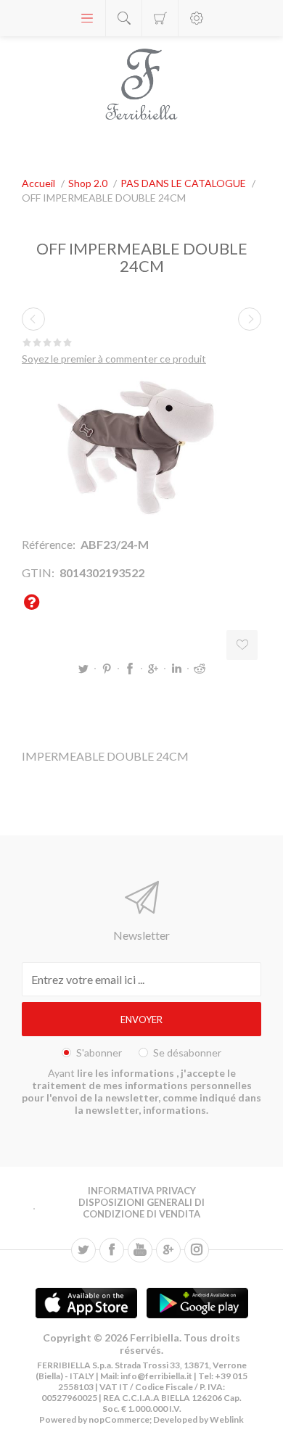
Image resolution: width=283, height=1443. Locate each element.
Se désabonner (187, 1052)
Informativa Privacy (142, 1190)
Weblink (227, 1419)
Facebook (130, 668)
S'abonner (99, 1052)
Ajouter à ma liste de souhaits (242, 645)
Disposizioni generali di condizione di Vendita (141, 1208)
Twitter (83, 668)
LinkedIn (176, 668)
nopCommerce (118, 1419)
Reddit (199, 668)
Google (153, 668)
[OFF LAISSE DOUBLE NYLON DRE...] (33, 319)
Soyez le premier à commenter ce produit (114, 358)
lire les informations (126, 1073)
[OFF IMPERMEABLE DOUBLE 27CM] (249, 319)
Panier (160, 18)
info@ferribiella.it (156, 1375)
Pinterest (106, 668)
